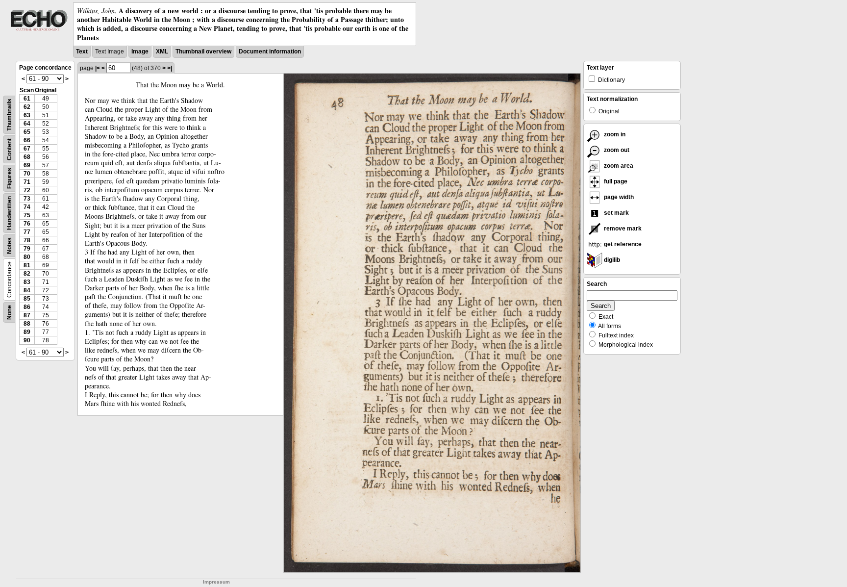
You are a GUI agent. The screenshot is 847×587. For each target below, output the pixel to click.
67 (27, 148)
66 (27, 140)
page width (618, 197)
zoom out (615, 150)
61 (27, 98)
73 (27, 198)
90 (27, 340)
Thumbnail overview (203, 51)
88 (27, 323)
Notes (9, 245)
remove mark (622, 228)
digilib (611, 259)
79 (27, 248)
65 (27, 131)
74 (27, 207)
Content (9, 149)
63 (27, 115)
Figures (9, 178)
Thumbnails (9, 115)
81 (27, 265)
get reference (622, 244)
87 (27, 315)
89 (27, 332)
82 (27, 273)
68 (27, 156)
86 (27, 307)
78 (27, 240)
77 (27, 232)
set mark (615, 212)
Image (140, 51)
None (9, 312)
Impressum (216, 582)
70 (27, 173)
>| (169, 68)
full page (614, 181)
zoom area (617, 165)
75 (27, 215)
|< (97, 68)
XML (162, 51)
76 (27, 223)
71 (27, 182)
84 (27, 290)
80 (27, 257)
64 (27, 123)
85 (27, 298)
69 (27, 165)
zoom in (613, 134)
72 (27, 190)
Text (82, 51)
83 (27, 282)
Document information (270, 51)
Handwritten (9, 213)
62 (27, 106)
